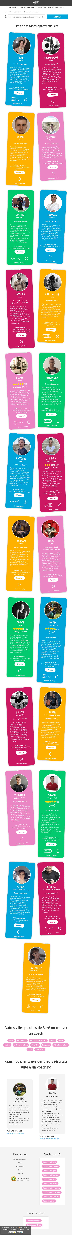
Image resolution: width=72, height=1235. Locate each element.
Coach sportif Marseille (50, 1166)
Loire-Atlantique (32, 12)
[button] (57, 16)
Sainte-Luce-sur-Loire (61, 1045)
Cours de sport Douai (34, 1225)
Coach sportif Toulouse (50, 1175)
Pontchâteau (40, 1049)
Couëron (7, 1045)
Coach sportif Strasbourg (51, 1188)
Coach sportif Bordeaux (51, 1196)
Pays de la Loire (23, 12)
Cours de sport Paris (33, 1220)
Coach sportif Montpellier (51, 1192)
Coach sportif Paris (49, 1162)
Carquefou (35, 1045)
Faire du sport (7, 12)
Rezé (38, 12)
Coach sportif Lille (49, 1201)
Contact (20, 1173)
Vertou (61, 1040)
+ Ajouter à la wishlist (18, 104)
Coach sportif (15, 12)
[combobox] (26, 16)
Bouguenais (46, 1045)
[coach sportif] (36, 3)
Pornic (30, 1049)
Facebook (19, 1166)
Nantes (11, 1040)
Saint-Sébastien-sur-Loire (38, 1040)
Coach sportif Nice (49, 1179)
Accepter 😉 (12, 1232)
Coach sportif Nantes (50, 1183)
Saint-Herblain (21, 1040)
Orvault (52, 1040)
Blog (20, 1170)
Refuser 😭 (19, 1232)
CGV (19, 1162)
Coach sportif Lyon (49, 1170)
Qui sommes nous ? (20, 1159)
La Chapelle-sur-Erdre (21, 1045)
